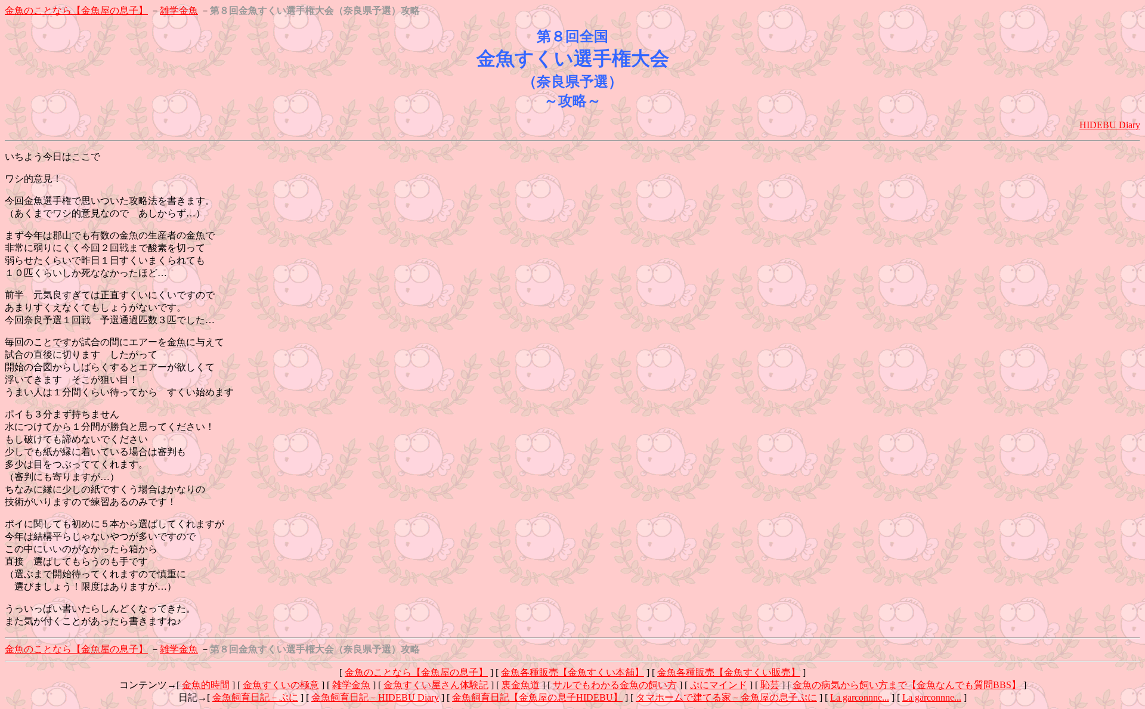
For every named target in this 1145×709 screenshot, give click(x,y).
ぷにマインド (718, 685)
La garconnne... (859, 697)
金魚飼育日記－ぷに (255, 697)
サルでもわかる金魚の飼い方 (615, 685)
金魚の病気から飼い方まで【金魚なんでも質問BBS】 (907, 685)
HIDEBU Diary (1109, 125)
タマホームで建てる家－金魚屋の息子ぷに (726, 697)
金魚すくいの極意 (281, 685)
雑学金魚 (179, 10)
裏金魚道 (521, 685)
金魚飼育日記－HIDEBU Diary (375, 697)
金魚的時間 (206, 685)
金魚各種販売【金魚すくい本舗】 (572, 672)
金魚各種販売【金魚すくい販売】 (728, 672)
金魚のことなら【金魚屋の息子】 (76, 10)
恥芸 (769, 685)
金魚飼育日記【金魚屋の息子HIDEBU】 (537, 697)
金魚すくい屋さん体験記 (435, 685)
